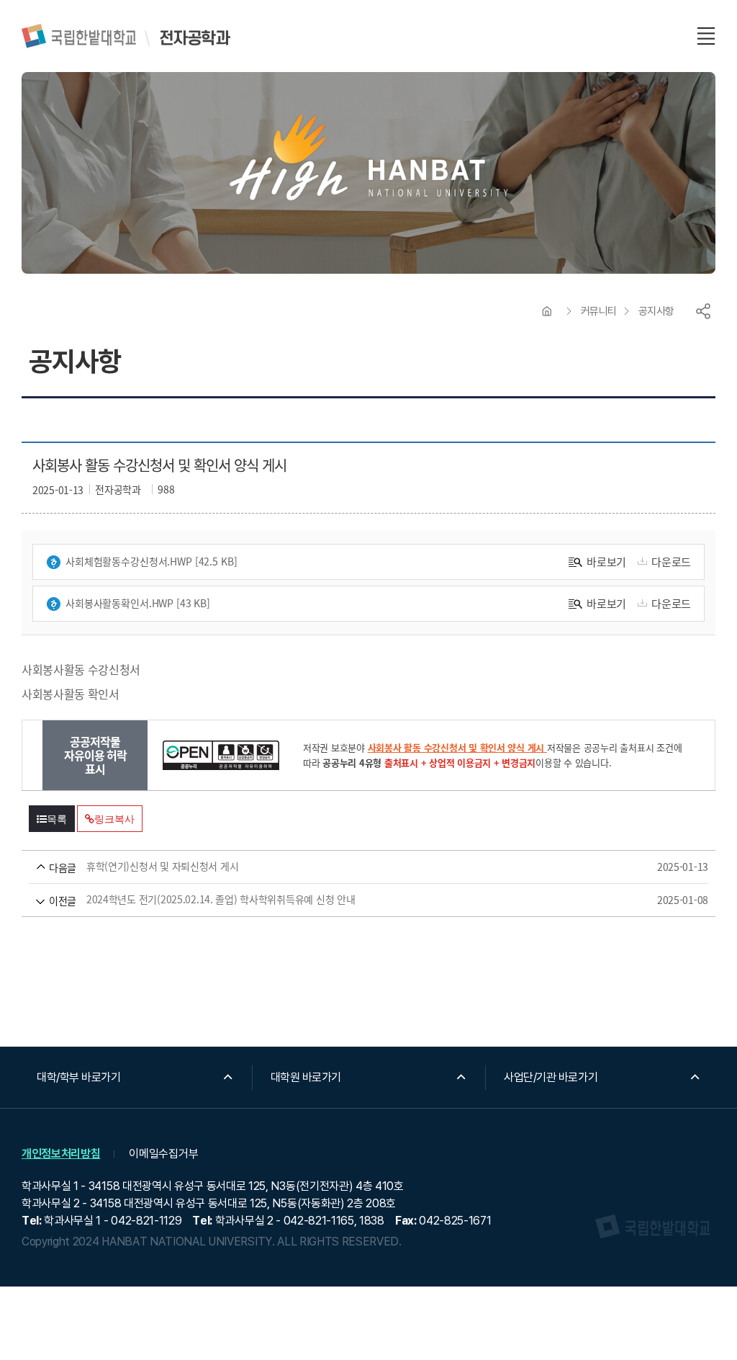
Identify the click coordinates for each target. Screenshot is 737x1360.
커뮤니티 (599, 311)
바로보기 (606, 561)
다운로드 (671, 561)
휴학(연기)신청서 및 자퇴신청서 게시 (348, 866)
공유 (703, 311)
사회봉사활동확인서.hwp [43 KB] (137, 603)
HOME (547, 311)
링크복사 (114, 819)
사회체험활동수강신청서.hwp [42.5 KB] (151, 561)
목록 (57, 819)
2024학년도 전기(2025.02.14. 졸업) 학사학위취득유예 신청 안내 (348, 899)
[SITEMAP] (706, 36)
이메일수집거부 (163, 1153)
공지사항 (656, 311)
